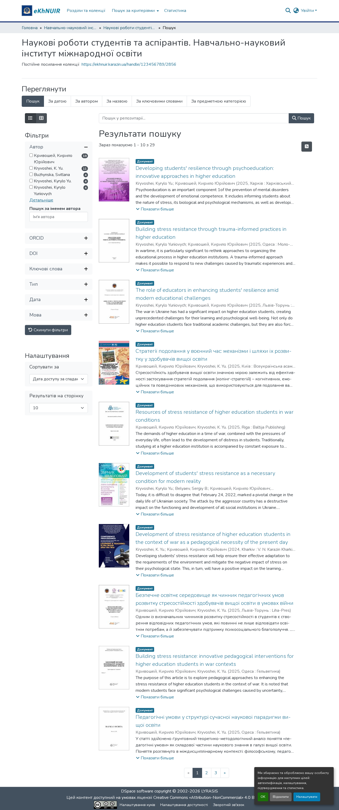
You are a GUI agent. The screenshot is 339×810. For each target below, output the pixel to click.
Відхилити (281, 796)
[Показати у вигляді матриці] (41, 118)
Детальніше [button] (41, 200)
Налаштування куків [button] (137, 804)
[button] (41, 10)
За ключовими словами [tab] (159, 101)
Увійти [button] (308, 11)
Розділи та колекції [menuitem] (86, 11)
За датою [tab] (57, 101)
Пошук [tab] (32, 101)
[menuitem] (135, 10)
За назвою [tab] (116, 101)
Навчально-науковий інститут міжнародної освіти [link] (70, 28)
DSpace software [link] (137, 791)
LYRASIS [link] (209, 791)
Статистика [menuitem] (175, 11)
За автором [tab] (86, 101)
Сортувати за (44, 367)
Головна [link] (30, 28)
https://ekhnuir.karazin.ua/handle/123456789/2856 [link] (129, 64)
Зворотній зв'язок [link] (228, 804)
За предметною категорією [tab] (218, 101)
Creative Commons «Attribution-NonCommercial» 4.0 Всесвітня (212, 797)
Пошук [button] (303, 118)
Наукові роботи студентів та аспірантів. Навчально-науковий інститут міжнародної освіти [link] (129, 28)
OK (263, 796)
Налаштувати (306, 796)
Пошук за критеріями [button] (133, 11)
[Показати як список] (30, 118)
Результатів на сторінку (56, 396)
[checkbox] (31, 155)
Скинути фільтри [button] (50, 330)
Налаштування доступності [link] (184, 804)
